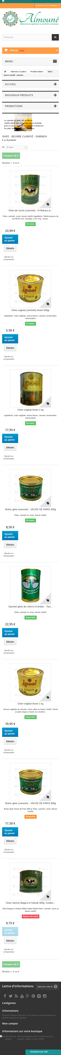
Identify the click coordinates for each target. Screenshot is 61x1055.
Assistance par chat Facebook (39, 1053)
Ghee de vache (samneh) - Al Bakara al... (30, 210)
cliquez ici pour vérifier (35, 1039)
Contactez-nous (41, 5)
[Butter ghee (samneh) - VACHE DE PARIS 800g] (30, 782)
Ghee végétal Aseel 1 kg (30, 703)
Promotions (14, 106)
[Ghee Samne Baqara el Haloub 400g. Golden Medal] (30, 881)
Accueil (10, 84)
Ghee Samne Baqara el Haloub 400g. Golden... (30, 903)
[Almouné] (30, 18)
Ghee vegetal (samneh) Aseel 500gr (30, 310)
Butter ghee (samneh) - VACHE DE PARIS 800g (30, 803)
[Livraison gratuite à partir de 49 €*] (30, 1)
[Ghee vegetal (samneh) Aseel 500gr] (30, 288)
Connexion (53, 5)
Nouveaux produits (19, 95)
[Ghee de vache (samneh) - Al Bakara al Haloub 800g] (30, 189)
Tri (3, 147)
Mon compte (10, 1023)
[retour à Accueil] (5, 72)
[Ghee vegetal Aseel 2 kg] (30, 388)
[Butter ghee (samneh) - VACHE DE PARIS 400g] (30, 488)
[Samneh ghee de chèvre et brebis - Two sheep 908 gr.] (30, 585)
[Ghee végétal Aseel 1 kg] (30, 682)
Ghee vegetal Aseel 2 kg (30, 409)
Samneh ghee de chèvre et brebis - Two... (30, 606)
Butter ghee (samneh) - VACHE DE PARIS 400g (30, 509)
